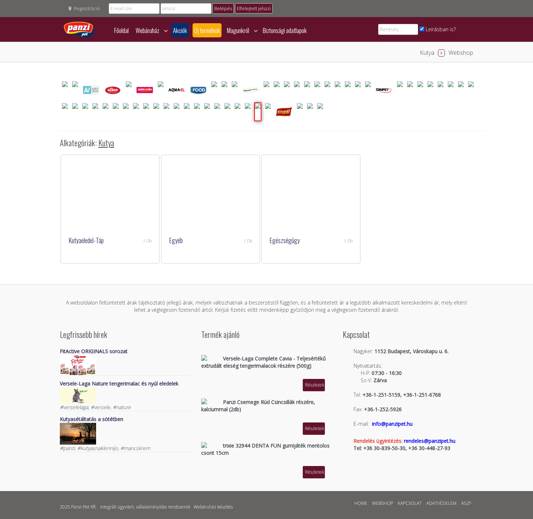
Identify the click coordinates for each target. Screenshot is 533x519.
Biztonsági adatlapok (285, 30)
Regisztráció (87, 8)
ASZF (466, 503)
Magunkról (238, 30)
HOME (360, 503)
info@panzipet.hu (392, 423)
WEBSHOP (382, 503)
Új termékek (207, 30)
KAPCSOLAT (410, 503)
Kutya (427, 53)
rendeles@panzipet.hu (429, 440)
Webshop (461, 53)
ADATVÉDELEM (441, 503)
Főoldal (121, 30)
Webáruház (148, 30)
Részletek (314, 385)
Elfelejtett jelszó (254, 8)
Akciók (180, 30)
